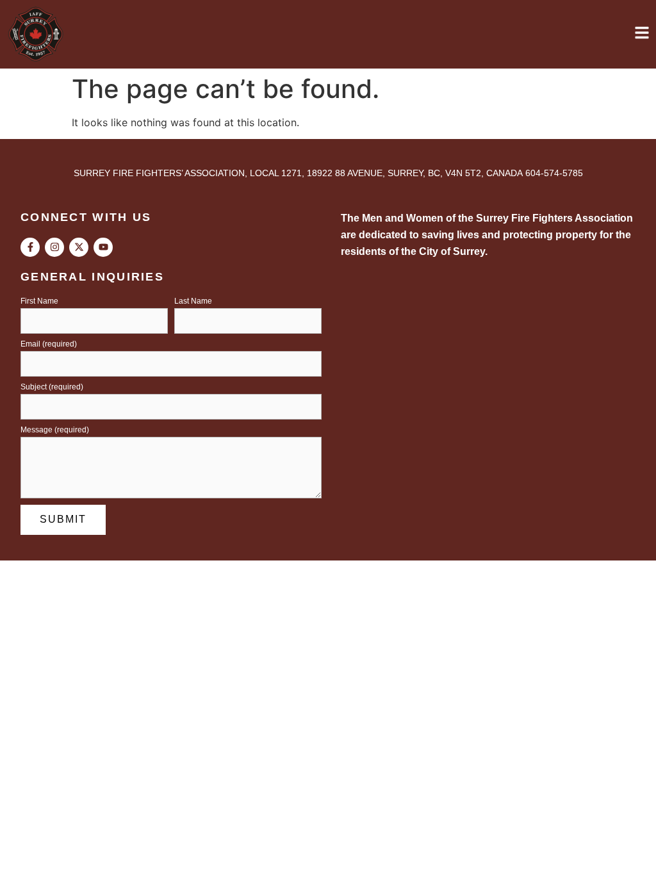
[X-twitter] (78, 247)
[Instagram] (54, 247)
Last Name (193, 301)
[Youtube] (103, 247)
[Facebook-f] (30, 247)
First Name (39, 301)
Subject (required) (51, 387)
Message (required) (54, 430)
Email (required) (48, 344)
